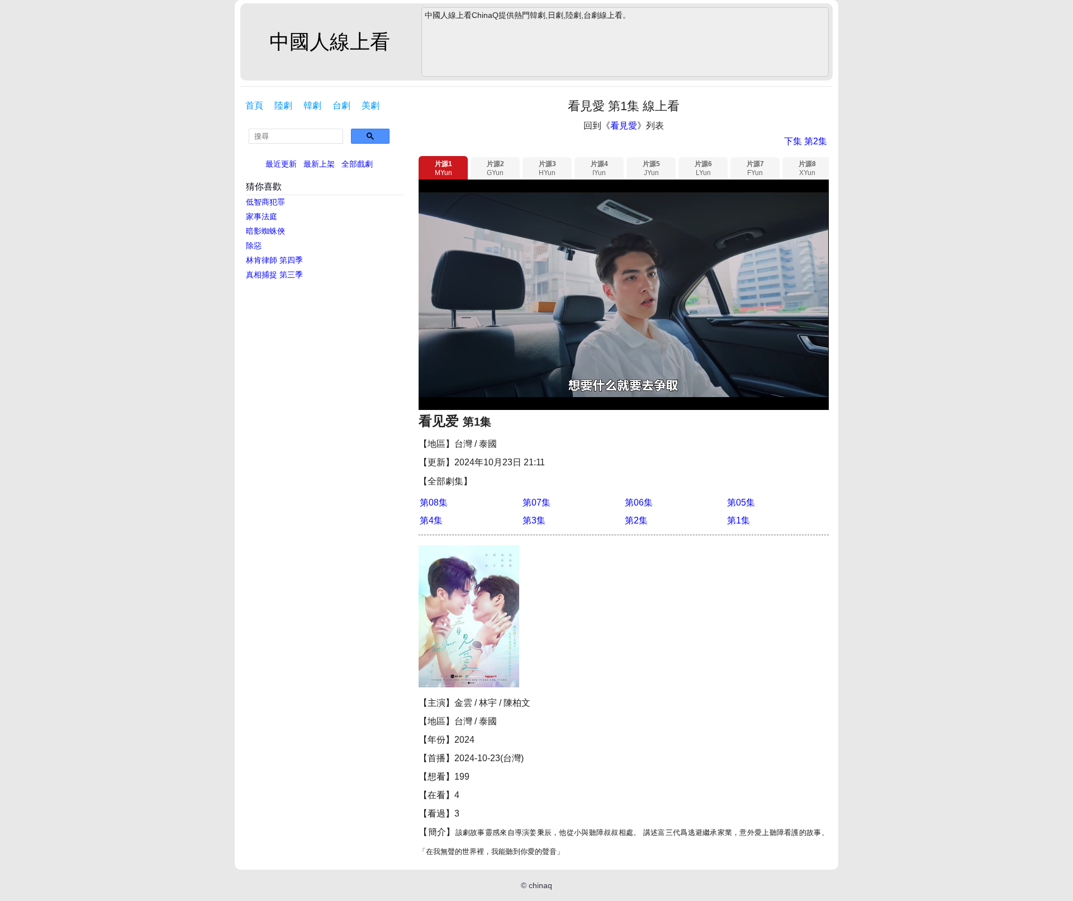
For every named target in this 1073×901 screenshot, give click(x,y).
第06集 (639, 502)
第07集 (536, 502)
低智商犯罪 (265, 201)
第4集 (431, 520)
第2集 (636, 520)
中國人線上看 (329, 41)
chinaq (540, 885)
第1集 (738, 520)
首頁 (254, 105)
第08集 (434, 502)
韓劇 (312, 105)
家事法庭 (261, 216)
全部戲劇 (357, 163)
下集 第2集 (805, 141)
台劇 (341, 105)
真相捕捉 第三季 (274, 274)
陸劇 (283, 105)
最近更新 (281, 163)
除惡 (254, 245)
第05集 (741, 502)
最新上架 (319, 163)
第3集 (534, 520)
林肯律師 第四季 (274, 260)
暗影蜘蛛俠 (265, 231)
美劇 (370, 105)
